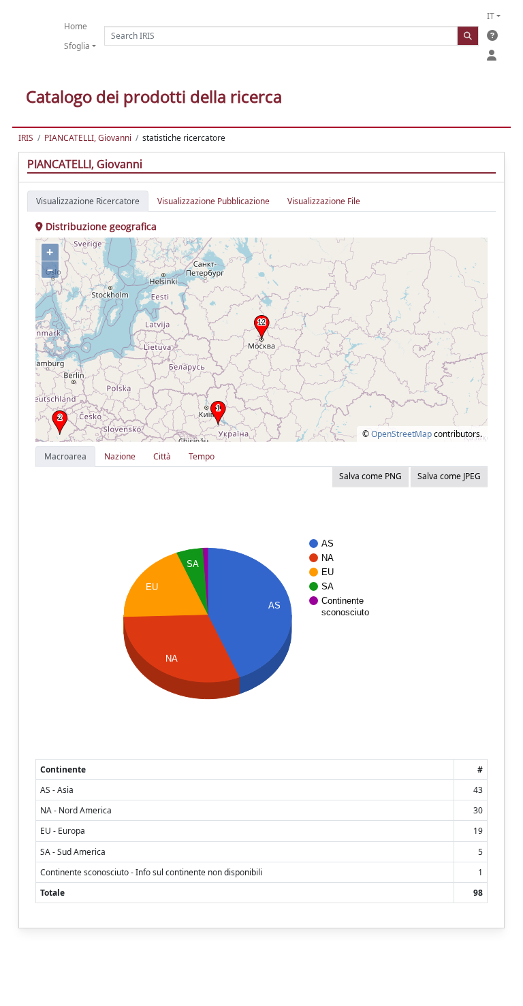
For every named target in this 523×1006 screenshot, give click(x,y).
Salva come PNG (370, 476)
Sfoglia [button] (77, 46)
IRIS (25, 138)
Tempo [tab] (202, 456)
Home (75, 26)
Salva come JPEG (449, 476)
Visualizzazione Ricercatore (88, 201)
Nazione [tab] (120, 456)
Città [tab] (162, 456)
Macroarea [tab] (65, 456)
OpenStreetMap (401, 434)
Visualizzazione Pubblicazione (213, 201)
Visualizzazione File (323, 201)
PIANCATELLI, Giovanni (87, 138)
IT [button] (490, 16)
